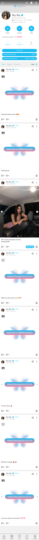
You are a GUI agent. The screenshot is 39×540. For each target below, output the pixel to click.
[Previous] (2, 212)
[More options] (37, 70)
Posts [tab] (3, 64)
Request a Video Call (19, 58)
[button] (19, 212)
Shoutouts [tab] (17, 64)
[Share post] (33, 70)
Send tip (29, 247)
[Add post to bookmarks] (36, 119)
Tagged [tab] (9, 64)
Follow (17, 69)
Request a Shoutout (19, 54)
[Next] (37, 212)
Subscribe (19, 50)
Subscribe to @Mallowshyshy (19, 149)
